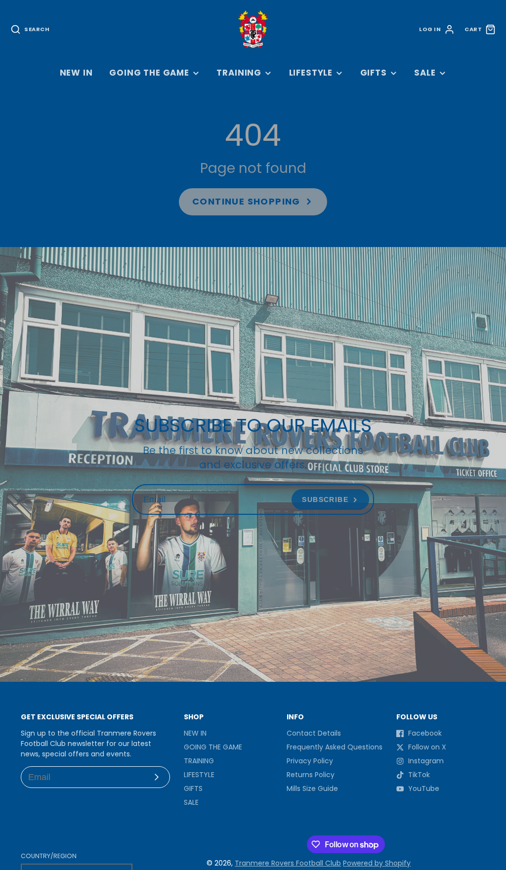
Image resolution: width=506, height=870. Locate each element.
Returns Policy (311, 775)
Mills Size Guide (312, 788)
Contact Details (314, 733)
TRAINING (238, 73)
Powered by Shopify (377, 863)
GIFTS (373, 73)
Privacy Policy (310, 761)
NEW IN (76, 73)
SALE (424, 73)
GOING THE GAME (149, 73)
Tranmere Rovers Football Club (288, 863)
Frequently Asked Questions (334, 747)
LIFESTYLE (311, 73)
